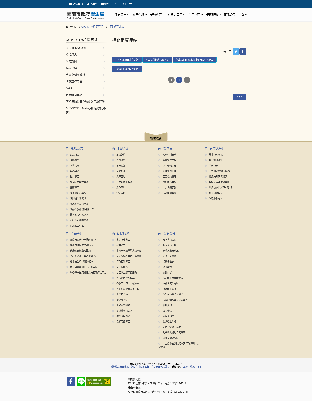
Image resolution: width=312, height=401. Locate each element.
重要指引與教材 (75, 74)
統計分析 (167, 272)
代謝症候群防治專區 (218, 182)
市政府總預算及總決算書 (175, 300)
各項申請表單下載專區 (127, 283)
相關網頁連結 (116, 26)
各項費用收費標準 (125, 278)
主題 (185, 366)
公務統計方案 (169, 289)
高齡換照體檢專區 (78, 220)
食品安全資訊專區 (78, 204)
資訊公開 (230, 14)
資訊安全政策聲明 (160, 366)
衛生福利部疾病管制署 (157, 59)
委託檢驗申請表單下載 (127, 289)
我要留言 (120, 245)
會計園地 (120, 193)
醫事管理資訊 (215, 154)
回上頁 (239, 96)
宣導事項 (74, 165)
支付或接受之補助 (171, 327)
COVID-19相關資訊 (92, 26)
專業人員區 (175, 14)
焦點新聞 (74, 154)
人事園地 (120, 176)
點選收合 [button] (156, 138)
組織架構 (120, 154)
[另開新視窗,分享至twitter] (236, 51)
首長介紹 (120, 160)
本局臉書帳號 (123, 305)
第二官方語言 (123, 294)
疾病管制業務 (169, 154)
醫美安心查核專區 (78, 214)
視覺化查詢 (168, 261)
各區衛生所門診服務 (126, 272)
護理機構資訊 (215, 160)
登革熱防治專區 (77, 193)
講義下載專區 (215, 198)
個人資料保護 (169, 245)
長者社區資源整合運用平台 (83, 256)
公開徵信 (167, 310)
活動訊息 (74, 160)
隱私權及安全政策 (119, 366)
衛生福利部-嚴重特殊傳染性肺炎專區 (194, 59)
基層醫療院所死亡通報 (220, 187)
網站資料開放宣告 (140, 366)
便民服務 (212, 14)
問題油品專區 (76, 225)
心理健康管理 (169, 171)
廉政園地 (120, 187)
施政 (192, 366)
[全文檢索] (243, 14)
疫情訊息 (71, 54)
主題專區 (194, 14)
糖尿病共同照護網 (217, 176)
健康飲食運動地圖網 (80, 250)
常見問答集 (122, 300)
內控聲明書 (168, 316)
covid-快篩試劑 (76, 48)
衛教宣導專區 (74, 81)
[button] (156, 137)
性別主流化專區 (170, 283)
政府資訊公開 (169, 239)
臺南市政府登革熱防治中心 (83, 239)
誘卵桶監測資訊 (77, 198)
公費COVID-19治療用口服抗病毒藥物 (86, 110)
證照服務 (213, 165)
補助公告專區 (169, 256)
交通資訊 (120, 171)
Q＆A (69, 88)
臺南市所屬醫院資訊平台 (128, 250)
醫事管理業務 (169, 160)
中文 (106, 4)
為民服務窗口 (123, 239)
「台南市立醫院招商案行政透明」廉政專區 (178, 345)
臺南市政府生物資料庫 (81, 245)
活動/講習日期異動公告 (81, 209)
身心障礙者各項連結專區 (128, 256)
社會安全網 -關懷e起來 (81, 261)
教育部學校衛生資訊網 (127, 68)
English (93, 4)
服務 (199, 366)
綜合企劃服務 (169, 187)
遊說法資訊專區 (124, 310)
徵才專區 (74, 176)
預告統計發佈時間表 (172, 278)
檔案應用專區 (123, 316)
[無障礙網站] (94, 381)
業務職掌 (120, 165)
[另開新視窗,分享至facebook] (242, 51)
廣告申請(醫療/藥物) (219, 171)
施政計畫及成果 (170, 250)
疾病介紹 (71, 68)
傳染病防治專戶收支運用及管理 (85, 101)
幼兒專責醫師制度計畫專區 (83, 267)
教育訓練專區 (215, 193)
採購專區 (74, 187)
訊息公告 (120, 14)
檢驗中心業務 (169, 182)
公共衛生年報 (169, 321)
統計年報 (167, 267)
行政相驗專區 (123, 261)
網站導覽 (78, 4)
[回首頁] (85, 15)
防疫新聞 (71, 61)
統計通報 (167, 305)
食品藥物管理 (169, 165)
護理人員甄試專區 (78, 182)
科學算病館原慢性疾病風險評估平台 (87, 272)
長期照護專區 (123, 321)
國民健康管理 (169, 176)
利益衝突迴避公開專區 (173, 332)
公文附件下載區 (124, 182)
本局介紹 (138, 14)
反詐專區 (74, 171)
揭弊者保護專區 (170, 338)
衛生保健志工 (123, 267)
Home (73, 26)
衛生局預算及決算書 (172, 294)
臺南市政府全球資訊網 (127, 59)
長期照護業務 (169, 193)
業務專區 (156, 14)
